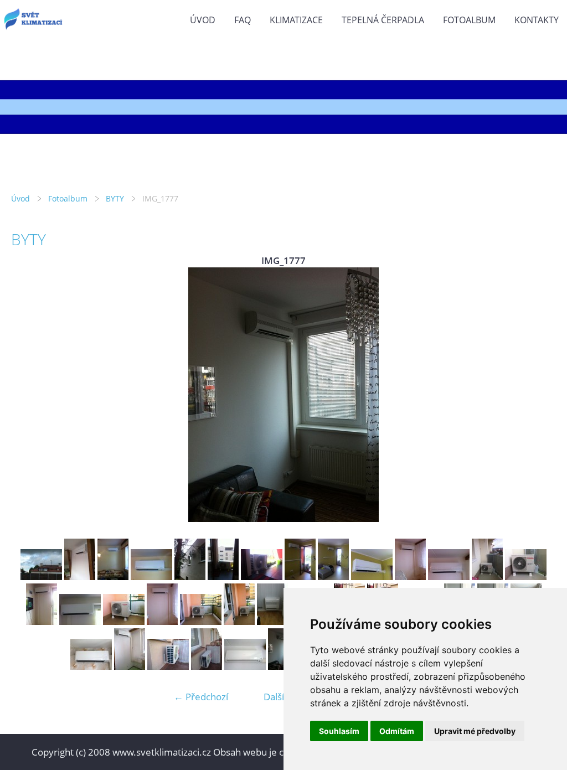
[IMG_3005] (189, 576)
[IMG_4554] (526, 576)
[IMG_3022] (333, 576)
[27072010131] (129, 666)
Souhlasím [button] (339, 731)
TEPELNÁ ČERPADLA (383, 20)
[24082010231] (79, 576)
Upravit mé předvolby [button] (475, 731)
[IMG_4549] (162, 621)
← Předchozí (201, 696)
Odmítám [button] (396, 731)
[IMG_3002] (151, 576)
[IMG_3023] (372, 576)
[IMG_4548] (410, 576)
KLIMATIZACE (296, 20)
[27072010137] (245, 666)
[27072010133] (168, 666)
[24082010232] (41, 576)
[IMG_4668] (41, 621)
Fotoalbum (469, 20)
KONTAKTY (536, 20)
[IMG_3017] (223, 576)
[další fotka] (537, 394)
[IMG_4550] (449, 576)
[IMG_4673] (239, 621)
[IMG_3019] (261, 576)
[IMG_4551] (487, 576)
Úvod (202, 20)
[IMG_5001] (272, 621)
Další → (280, 696)
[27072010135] (206, 666)
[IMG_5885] (91, 666)
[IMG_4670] (200, 621)
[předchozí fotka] (29, 394)
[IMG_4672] (124, 621)
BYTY (115, 198)
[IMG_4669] (80, 621)
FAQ (242, 20)
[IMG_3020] (300, 576)
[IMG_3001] (112, 576)
